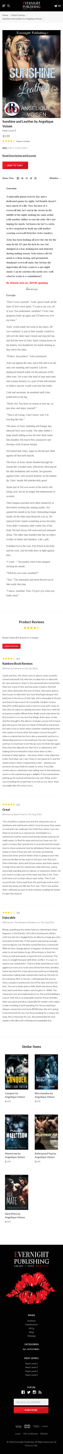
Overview (11, 188)
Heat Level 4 (9, 130)
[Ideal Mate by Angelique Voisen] (16, 1192)
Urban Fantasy (18, 15)
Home (5, 15)
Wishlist (54, 178)
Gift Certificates (30, 1433)
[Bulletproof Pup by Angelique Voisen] (46, 1132)
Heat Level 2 (31, 1367)
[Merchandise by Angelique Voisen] (46, 1072)
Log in (18, 1433)
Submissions (31, 1324)
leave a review (23, 141)
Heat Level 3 (31, 1371)
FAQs (31, 1328)
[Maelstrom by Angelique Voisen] (16, 1132)
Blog (31, 1332)
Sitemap (31, 1335)
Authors (31, 1320)
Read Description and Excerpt (19, 155)
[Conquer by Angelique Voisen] (16, 1072)
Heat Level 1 (31, 1363)
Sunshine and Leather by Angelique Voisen (22, 18)
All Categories (31, 1349)
